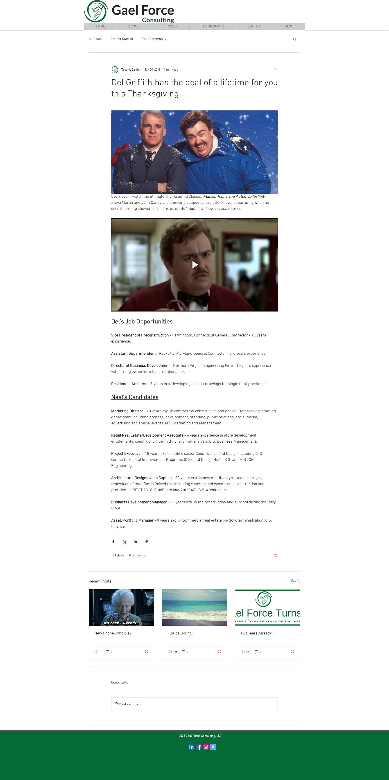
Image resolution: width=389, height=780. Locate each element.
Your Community (154, 39)
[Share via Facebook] (113, 542)
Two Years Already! (256, 633)
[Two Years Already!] (267, 607)
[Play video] (194, 265)
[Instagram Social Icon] (206, 747)
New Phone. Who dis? (112, 633)
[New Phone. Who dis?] (121, 607)
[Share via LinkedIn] (135, 542)
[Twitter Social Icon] (213, 747)
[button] (294, 39)
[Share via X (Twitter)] (124, 542)
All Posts (95, 39)
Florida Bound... (180, 633)
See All (295, 581)
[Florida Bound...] (194, 607)
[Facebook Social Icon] (198, 747)
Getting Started (122, 39)
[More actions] (275, 69)
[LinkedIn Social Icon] (191, 747)
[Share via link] (146, 542)
